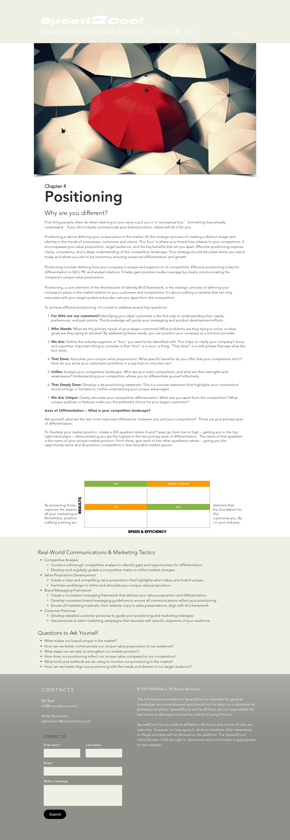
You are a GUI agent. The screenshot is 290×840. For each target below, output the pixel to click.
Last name (93, 745)
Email (49, 763)
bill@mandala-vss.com (59, 706)
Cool (125, 20)
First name (52, 745)
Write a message (56, 781)
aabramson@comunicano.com (66, 721)
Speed (65, 20)
